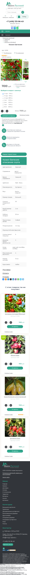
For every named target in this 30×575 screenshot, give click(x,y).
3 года (8, 95)
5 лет (8, 100)
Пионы (5, 523)
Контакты (5, 500)
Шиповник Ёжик (15, 438)
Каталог (5, 486)
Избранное (5, 17)
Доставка (6, 270)
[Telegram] (14, 29)
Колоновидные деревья (10, 513)
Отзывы (6, 277)
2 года (8, 93)
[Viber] (16, 279)
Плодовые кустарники (10, 519)
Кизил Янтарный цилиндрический (15, 397)
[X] (11, 279)
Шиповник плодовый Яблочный (15, 314)
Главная (5, 484)
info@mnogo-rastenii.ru (9, 537)
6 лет (8, 102)
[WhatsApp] (17, 29)
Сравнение (11, 17)
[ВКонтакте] (3, 279)
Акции (5, 498)
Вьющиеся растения (9, 507)
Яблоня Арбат (15, 355)
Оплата (6, 273)
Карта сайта (6, 477)
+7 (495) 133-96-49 (15, 21)
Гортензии (6, 509)
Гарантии (5, 494)
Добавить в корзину (9, 116)
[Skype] (20, 279)
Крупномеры (7, 515)
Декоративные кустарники (11, 511)
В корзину (15, 326)
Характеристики (9, 154)
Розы (4, 521)
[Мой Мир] (8, 279)
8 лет (8, 106)
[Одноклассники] (6, 279)
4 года (8, 98)
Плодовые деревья (8, 517)
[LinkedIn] (13, 279)
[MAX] (12, 29)
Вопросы (5, 496)
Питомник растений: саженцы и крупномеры (12, 473)
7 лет (8, 104)
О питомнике (7, 492)
